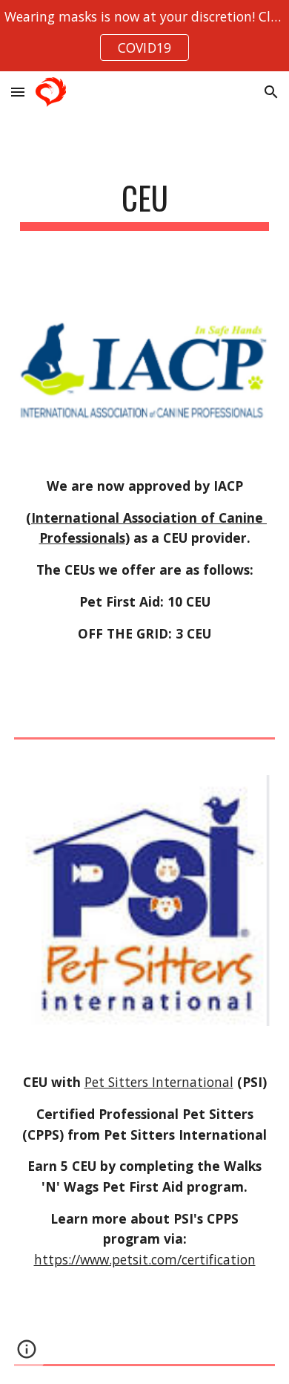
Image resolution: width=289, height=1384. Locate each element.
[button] (18, 91)
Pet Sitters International (158, 1082)
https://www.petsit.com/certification (145, 1259)
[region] (144, 35)
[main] (144, 204)
